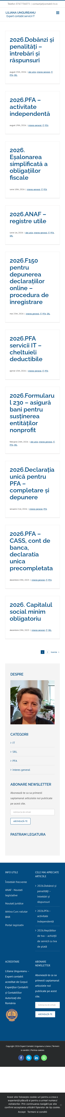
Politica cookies (37, 1050)
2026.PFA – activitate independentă (30, 106)
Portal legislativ (14, 925)
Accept (22, 1111)
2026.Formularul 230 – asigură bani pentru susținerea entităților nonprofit (32, 413)
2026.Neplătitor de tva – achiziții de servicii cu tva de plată (47, 938)
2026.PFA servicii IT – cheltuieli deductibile (26, 349)
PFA (11, 75)
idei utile (32, 72)
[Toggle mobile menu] (58, 13)
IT (52, 72)
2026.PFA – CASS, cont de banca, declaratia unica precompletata (31, 551)
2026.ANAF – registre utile (28, 218)
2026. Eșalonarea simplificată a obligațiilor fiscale (29, 163)
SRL (15, 75)
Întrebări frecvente (16, 882)
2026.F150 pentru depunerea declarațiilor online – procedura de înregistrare (29, 281)
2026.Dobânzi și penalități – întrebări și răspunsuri (32, 50)
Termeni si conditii (37, 1111)
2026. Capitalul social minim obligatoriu (31, 611)
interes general (43, 72)
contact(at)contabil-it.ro (45, 3)
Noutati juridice (14, 903)
